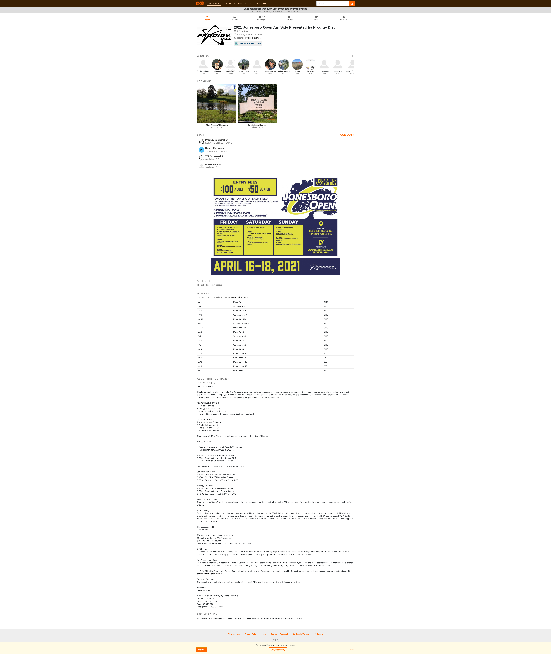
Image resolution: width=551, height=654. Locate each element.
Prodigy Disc (254, 38)
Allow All (201, 650)
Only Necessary (278, 650)
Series (257, 3)
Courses (238, 3)
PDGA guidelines (238, 297)
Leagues (227, 3)
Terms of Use (234, 634)
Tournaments (214, 3)
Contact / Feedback (279, 634)
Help (264, 634)
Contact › (347, 134)
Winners (203, 56)
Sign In (319, 634)
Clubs (248, 3)
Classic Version (302, 634)
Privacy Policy (251, 634)
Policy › (352, 650)
